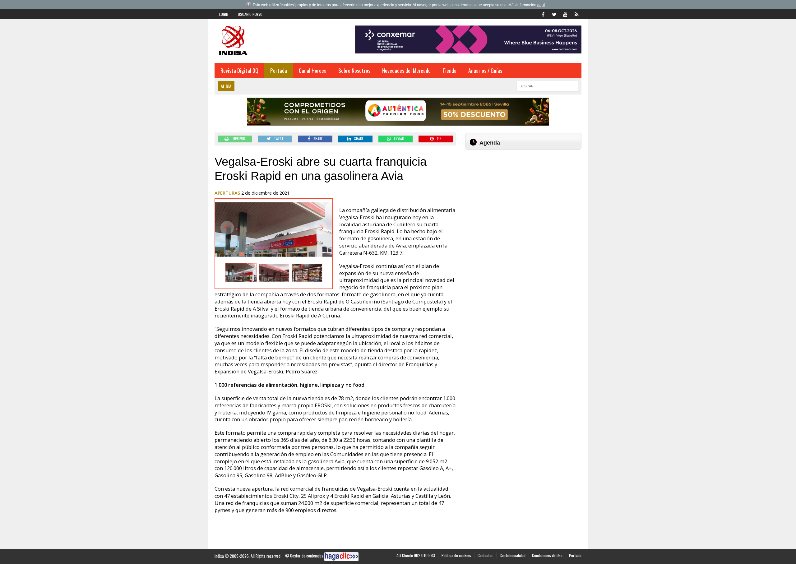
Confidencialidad (512, 555)
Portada (278, 70)
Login (223, 14)
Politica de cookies (456, 555)
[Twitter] (554, 13)
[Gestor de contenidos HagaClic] (341, 556)
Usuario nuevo (250, 14)
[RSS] (576, 13)
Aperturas (227, 193)
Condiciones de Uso (547, 555)
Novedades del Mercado (406, 70)
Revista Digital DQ (239, 70)
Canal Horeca (312, 70)
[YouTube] (565, 13)
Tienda (449, 70)
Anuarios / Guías (485, 70)
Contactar (485, 555)
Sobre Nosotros (354, 70)
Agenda (489, 143)
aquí (541, 5)
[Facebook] (543, 13)
